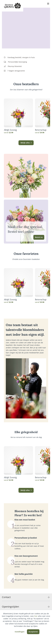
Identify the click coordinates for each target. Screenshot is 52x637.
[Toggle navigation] (48, 4)
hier (35, 616)
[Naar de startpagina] (12, 6)
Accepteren (33, 632)
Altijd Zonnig (10, 130)
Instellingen (19, 632)
